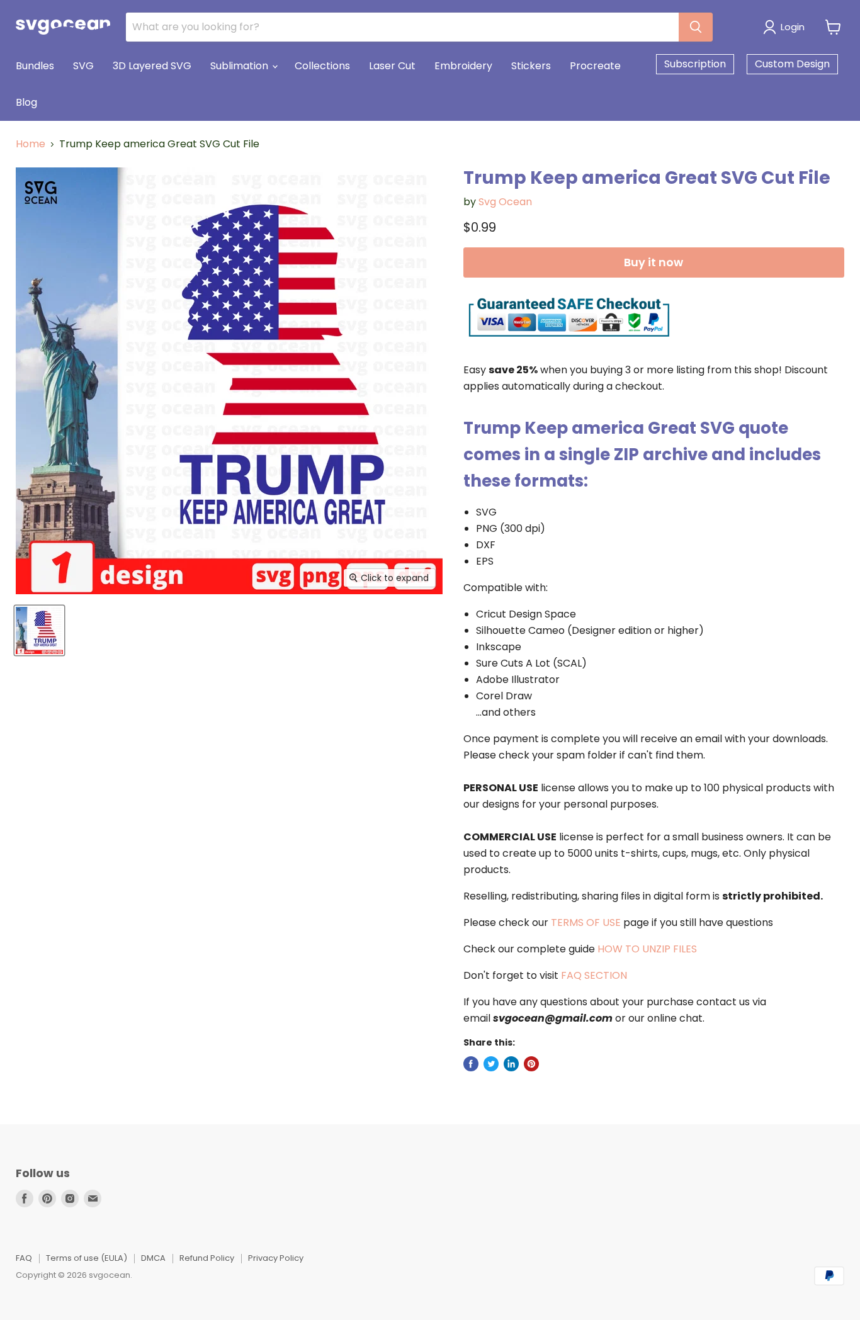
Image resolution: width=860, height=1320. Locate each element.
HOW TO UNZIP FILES (647, 949)
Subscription (695, 64)
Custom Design (792, 64)
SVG (83, 66)
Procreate (595, 66)
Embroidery (463, 66)
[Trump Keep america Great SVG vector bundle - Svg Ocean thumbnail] (39, 630)
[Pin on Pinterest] (531, 1063)
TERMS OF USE (586, 922)
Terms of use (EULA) (86, 1258)
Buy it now (653, 262)
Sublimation (240, 66)
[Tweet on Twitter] (491, 1063)
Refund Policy (206, 1258)
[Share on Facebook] (470, 1063)
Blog (26, 102)
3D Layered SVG (152, 66)
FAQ (24, 1258)
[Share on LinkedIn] (511, 1063)
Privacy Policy (275, 1258)
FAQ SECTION (594, 975)
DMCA (153, 1258)
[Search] (696, 27)
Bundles (35, 66)
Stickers (531, 66)
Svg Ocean (505, 202)
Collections (322, 66)
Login (793, 26)
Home (30, 144)
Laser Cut (392, 66)
